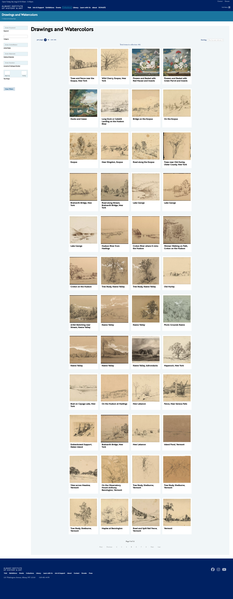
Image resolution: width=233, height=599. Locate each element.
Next (152, 547)
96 (48, 40)
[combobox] (16, 36)
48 (45, 40)
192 (55, 40)
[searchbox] (15, 36)
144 (52, 40)
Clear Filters (9, 89)
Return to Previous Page (9, 18)
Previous (109, 547)
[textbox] (215, 40)
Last (159, 547)
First (100, 547)
